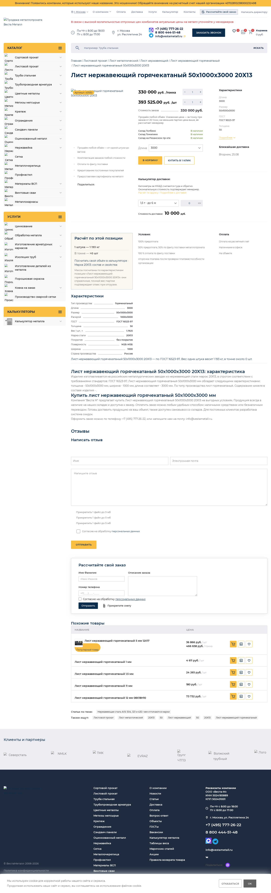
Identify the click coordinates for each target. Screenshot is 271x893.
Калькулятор (170, 11)
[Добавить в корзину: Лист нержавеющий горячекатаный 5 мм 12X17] (233, 644)
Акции (154, 854)
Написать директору (254, 12)
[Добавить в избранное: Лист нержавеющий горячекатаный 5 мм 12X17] (249, 644)
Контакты (189, 11)
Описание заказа (139, 572)
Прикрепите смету (119, 605)
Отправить (84, 544)
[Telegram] (151, 35)
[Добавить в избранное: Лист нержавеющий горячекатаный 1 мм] (249, 660)
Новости (155, 793)
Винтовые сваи (104, 871)
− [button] (185, 92)
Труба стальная (104, 799)
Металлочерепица (106, 854)
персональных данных (126, 531)
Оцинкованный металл (109, 837)
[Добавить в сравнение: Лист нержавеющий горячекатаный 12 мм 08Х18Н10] (241, 696)
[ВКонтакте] (207, 857)
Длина (142, 148)
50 (161, 717)
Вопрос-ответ (159, 815)
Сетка (97, 848)
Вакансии (156, 832)
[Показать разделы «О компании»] (110, 11)
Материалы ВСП (104, 865)
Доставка (137, 11)
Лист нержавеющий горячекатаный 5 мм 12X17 (117, 640)
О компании (100, 11)
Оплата (121, 11)
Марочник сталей (162, 848)
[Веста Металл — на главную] (25, 24)
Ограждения (102, 826)
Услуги (152, 11)
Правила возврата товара (167, 860)
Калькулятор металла (164, 837)
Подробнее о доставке (173, 192)
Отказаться (230, 883)
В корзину (150, 160)
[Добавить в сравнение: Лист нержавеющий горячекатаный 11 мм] (241, 684)
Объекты (156, 821)
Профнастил (102, 860)
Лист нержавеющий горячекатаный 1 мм (103, 662)
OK (250, 883)
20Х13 (151, 717)
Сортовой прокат (105, 788)
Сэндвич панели (105, 832)
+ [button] (200, 92)
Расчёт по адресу (148, 192)
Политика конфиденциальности (26, 870)
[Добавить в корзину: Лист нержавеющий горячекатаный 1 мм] (233, 660)
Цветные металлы (106, 810)
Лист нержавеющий (179, 717)
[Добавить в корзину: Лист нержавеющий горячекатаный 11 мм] (233, 684)
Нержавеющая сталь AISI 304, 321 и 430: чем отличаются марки (134, 711)
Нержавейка (102, 843)
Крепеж (99, 821)
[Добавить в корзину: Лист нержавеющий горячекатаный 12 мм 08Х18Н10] (233, 696)
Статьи (154, 799)
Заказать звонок (208, 32)
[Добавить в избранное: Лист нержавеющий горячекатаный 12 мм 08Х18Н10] (249, 696)
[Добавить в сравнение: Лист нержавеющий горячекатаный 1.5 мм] (241, 672)
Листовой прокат (104, 717)
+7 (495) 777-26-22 (169, 29)
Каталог (14, 48)
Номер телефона (89, 587)
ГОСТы (154, 826)
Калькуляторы (21, 312)
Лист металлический (131, 717)
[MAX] (151, 30)
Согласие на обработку (99, 599)
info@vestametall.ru (168, 36)
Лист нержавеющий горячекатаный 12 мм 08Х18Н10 (110, 697)
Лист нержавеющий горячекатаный (236, 717)
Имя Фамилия (87, 572)
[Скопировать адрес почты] (184, 36)
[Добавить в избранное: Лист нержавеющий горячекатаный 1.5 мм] (249, 672)
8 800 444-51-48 (167, 32)
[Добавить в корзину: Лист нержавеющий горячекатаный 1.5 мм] (233, 672)
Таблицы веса (159, 843)
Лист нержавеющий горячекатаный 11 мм (103, 686)
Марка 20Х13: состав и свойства (95, 264)
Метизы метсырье (106, 815)
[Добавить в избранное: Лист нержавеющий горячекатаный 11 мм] (249, 684)
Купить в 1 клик (179, 160)
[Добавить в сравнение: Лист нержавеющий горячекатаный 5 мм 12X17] (241, 644)
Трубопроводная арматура (112, 804)
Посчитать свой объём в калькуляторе (100, 260)
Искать (258, 48)
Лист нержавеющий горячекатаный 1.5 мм (104, 674)
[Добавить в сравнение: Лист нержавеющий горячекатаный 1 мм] (241, 660)
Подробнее (225, 137)
